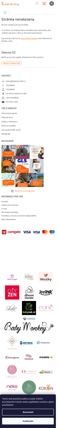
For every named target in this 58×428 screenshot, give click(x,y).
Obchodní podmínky (9, 212)
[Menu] (51, 3)
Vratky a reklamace (9, 121)
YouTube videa (12, 101)
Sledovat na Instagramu (25, 191)
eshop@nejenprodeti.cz (16, 81)
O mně (4, 208)
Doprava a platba (8, 125)
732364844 (10, 85)
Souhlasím (28, 421)
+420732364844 (12, 97)
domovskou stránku (29, 38)
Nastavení (28, 412)
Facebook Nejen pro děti (16, 93)
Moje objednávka (8, 219)
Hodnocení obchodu (9, 205)
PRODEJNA (5, 134)
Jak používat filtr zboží (11, 130)
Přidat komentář (11, 63)
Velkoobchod (7, 117)
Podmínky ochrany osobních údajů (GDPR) (18, 215)
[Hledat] (37, 3)
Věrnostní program (9, 113)
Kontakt (4, 201)
